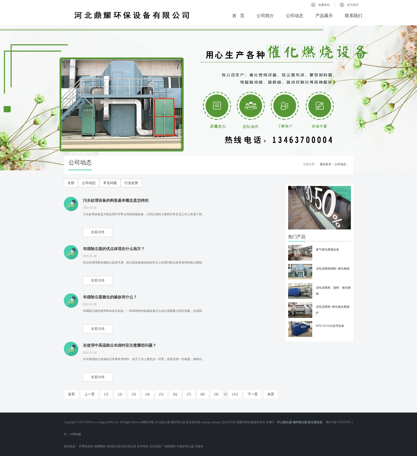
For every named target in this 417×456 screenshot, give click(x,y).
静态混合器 (129, 446)
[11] (235, 394)
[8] (203, 394)
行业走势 (131, 183)
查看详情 (97, 232)
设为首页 (353, 5)
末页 (270, 394)
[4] (148, 394)
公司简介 (265, 15)
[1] (106, 394)
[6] (175, 394)
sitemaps (216, 422)
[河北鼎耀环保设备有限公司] (132, 15)
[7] (189, 394)
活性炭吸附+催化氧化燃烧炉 (332, 309)
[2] (120, 394)
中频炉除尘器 (185, 446)
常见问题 (110, 183)
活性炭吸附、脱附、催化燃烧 (333, 290)
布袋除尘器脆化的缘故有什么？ (110, 297)
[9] (216, 394)
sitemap (205, 422)
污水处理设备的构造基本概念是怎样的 (116, 200)
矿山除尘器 (163, 422)
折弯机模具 (86, 446)
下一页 (253, 394)
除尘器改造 (193, 422)
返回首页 (325, 164)
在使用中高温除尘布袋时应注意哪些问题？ (119, 345)
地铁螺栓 (170, 446)
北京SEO (227, 422)
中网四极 (75, 434)
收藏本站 (324, 5)
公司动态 (294, 15)
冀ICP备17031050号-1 (338, 422)
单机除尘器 (113, 446)
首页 (71, 394)
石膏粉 (199, 446)
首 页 (238, 15)
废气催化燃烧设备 (327, 249)
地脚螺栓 (100, 446)
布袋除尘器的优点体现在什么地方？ (114, 249)
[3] (134, 394)
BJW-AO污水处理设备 (330, 326)
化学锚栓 (142, 446)
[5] (161, 394)
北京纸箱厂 (156, 446)
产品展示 (324, 15)
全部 (71, 183)
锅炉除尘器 (178, 422)
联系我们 (353, 15)
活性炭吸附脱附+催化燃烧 (332, 268)
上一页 (89, 394)
